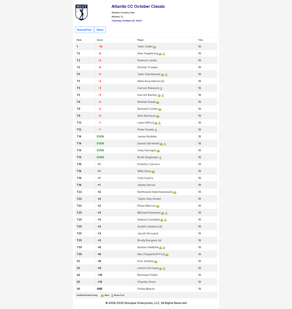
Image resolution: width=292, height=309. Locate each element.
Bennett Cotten (147, 108)
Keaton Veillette (148, 247)
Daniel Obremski (148, 143)
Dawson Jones (147, 60)
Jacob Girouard (147, 233)
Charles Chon (146, 282)
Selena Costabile (148, 219)
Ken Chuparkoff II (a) (151, 254)
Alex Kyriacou (146, 115)
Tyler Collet (145, 46)
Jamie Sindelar (147, 136)
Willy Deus (144, 171)
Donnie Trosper (147, 67)
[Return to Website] (81, 12)
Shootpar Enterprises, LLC (141, 303)
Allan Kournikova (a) (150, 81)
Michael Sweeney (149, 212)
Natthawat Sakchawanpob (155, 192)
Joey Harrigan (146, 150)
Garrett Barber (147, 95)
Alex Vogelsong (147, 53)
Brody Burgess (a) (149, 240)
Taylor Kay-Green (149, 198)
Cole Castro (145, 178)
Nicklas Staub (146, 102)
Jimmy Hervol (146, 185)
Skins (100, 29)
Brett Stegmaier (148, 157)
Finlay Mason (146, 288)
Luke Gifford (145, 122)
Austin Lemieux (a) (149, 226)
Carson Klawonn (148, 88)
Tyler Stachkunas (149, 74)
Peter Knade (145, 129)
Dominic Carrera (148, 164)
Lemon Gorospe (148, 268)
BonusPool (84, 29)
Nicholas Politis (147, 275)
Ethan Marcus (146, 205)
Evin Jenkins (145, 261)
